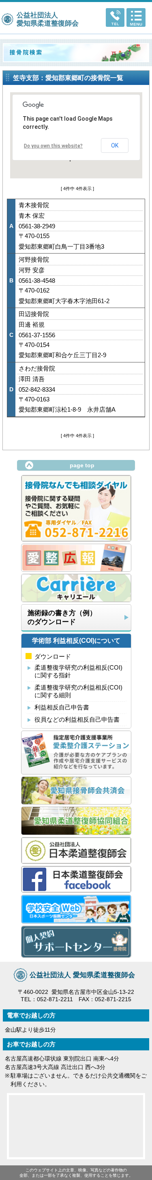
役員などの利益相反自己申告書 (77, 719)
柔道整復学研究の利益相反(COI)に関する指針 (78, 671)
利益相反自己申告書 (61, 707)
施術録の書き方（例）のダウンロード (62, 617)
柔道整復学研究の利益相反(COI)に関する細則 (78, 691)
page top (82, 465)
